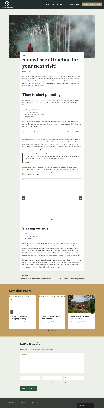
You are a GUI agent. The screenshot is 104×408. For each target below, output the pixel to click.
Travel (24, 55)
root (25, 71)
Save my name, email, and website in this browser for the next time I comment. (44, 383)
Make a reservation (92, 4)
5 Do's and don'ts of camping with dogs (71, 277)
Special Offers (50, 4)
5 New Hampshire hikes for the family (80, 318)
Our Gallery (69, 4)
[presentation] (22, 304)
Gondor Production (38, 403)
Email (45, 378)
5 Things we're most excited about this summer (35, 277)
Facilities (60, 4)
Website (67, 378)
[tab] (51, 219)
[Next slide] (80, 198)
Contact (77, 4)
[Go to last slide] (23, 198)
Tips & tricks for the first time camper (51, 318)
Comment (24, 355)
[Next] (92, 312)
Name (23, 378)
